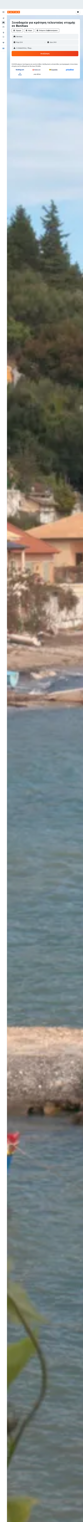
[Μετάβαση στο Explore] (3, 33)
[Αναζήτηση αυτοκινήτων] (3, 27)
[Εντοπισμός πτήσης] (3, 37)
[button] (3, 12)
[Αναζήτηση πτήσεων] (3, 18)
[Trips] (3, 43)
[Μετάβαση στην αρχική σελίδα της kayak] (13, 12)
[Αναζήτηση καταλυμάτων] (3, 22)
